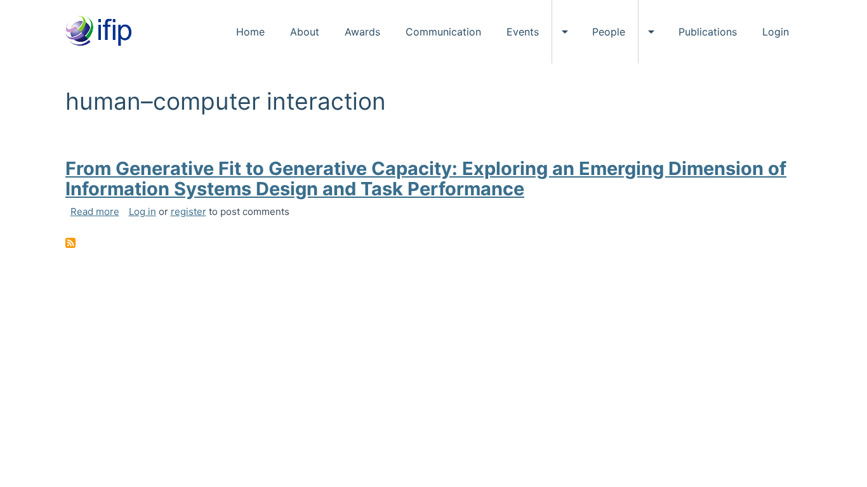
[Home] (103, 31)
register (188, 211)
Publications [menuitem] (707, 31)
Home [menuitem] (250, 31)
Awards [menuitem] (362, 31)
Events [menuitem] (522, 31)
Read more (94, 211)
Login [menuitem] (775, 31)
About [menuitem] (304, 31)
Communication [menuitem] (443, 31)
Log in (142, 211)
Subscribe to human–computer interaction (70, 243)
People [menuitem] (608, 31)
